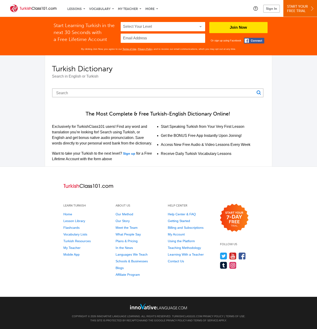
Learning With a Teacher (186, 254)
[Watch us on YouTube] (232, 256)
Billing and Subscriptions (186, 227)
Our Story (123, 221)
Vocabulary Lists (75, 234)
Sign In (271, 8)
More (150, 9)
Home (67, 214)
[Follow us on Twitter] (223, 256)
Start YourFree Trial (297, 8)
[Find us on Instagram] (232, 265)
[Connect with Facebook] (254, 40)
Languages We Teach (132, 254)
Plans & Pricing (127, 241)
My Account (176, 234)
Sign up (129, 153)
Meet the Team (127, 227)
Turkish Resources (77, 241)
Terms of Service (205, 320)
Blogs (120, 268)
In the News (124, 248)
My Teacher (128, 9)
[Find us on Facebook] (242, 256)
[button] (255, 8)
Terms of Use (129, 49)
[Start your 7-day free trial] (234, 218)
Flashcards (71, 227)
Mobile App (71, 254)
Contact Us (176, 261)
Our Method (124, 214)
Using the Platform (181, 241)
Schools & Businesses (132, 261)
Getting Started (179, 221)
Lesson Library (74, 221)
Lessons (74, 9)
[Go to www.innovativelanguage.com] (158, 306)
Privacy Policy (145, 49)
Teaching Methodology (184, 248)
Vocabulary (99, 9)
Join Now (238, 27)
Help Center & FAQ (182, 214)
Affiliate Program (128, 274)
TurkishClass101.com (187, 316)
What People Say (128, 234)
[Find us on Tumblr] (223, 265)
